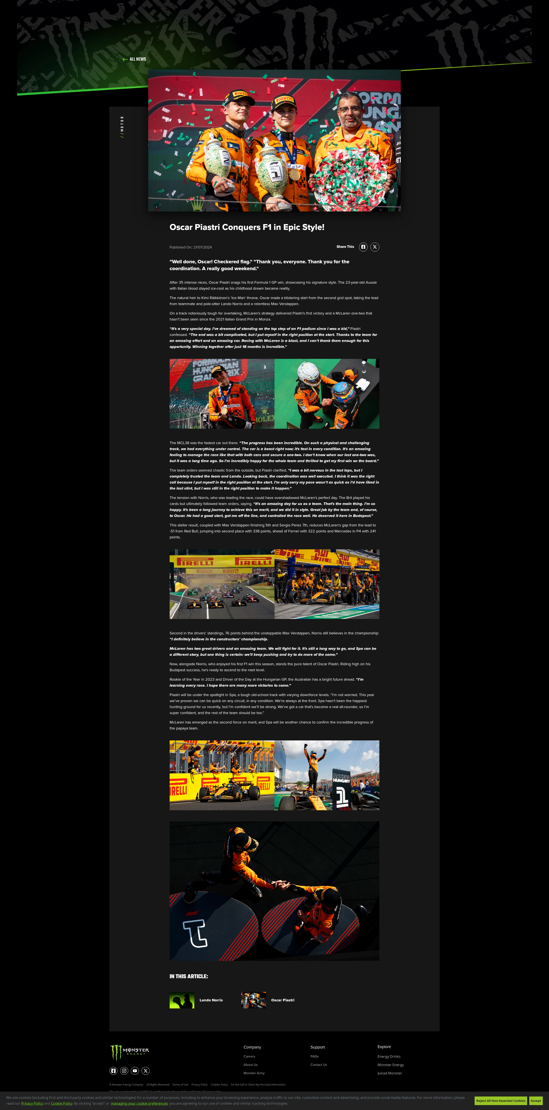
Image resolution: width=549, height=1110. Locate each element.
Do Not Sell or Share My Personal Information (258, 1084)
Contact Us (319, 1064)
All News (137, 59)
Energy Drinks (389, 1056)
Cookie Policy (61, 1103)
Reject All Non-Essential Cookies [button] (500, 1101)
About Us (251, 1064)
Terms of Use (180, 1084)
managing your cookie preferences (139, 1103)
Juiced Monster (390, 1073)
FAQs (314, 1056)
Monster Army (254, 1073)
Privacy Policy (32, 1103)
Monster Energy (391, 1064)
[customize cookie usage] (292, 1105)
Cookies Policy (219, 1084)
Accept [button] (536, 1101)
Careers (249, 1056)
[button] (289, 1103)
